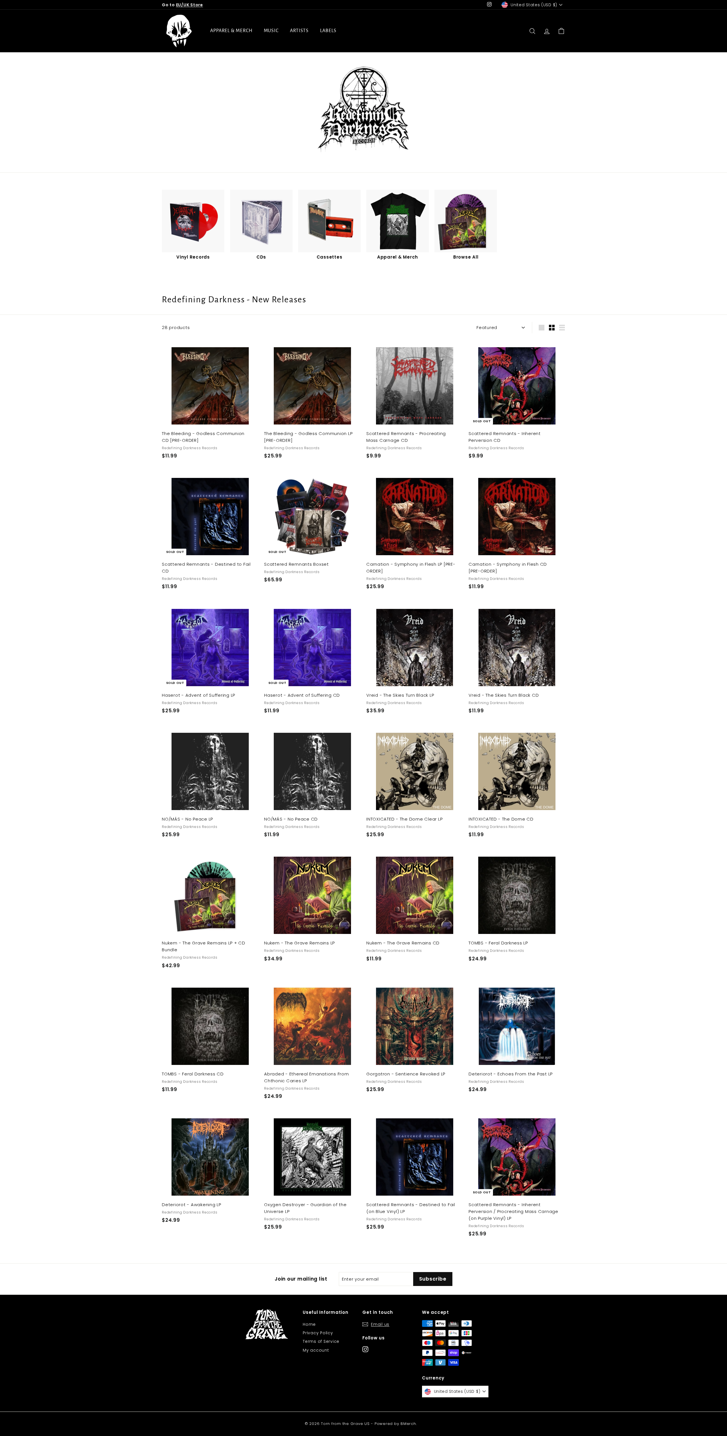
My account (316, 1350)
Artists (299, 30)
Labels (328, 30)
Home (309, 1324)
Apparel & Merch (231, 30)
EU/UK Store (189, 5)
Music (271, 30)
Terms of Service (321, 1341)
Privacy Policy (318, 1333)
